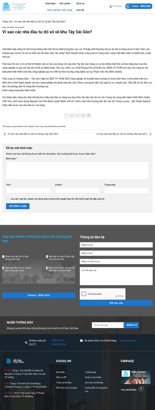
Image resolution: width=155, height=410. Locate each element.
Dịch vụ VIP (61, 377)
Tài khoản (117, 6)
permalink (61, 126)
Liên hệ (80, 10)
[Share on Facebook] (66, 115)
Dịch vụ (80, 3)
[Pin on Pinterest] (83, 115)
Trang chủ (7, 21)
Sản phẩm (65, 3)
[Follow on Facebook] (141, 388)
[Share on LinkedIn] (88, 115)
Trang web (109, 185)
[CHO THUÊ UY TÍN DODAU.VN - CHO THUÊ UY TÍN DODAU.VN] (21, 7)
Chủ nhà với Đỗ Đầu (94, 382)
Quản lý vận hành (93, 377)
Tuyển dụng (90, 372)
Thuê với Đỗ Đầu (64, 382)
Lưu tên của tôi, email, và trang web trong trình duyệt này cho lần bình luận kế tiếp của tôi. (58, 199)
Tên (9, 185)
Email (59, 185)
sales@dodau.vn (128, 340)
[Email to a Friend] (77, 115)
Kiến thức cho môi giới (66, 388)
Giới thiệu (50, 3)
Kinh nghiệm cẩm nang (59, 10)
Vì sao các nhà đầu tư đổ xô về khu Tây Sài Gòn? (32, 134)
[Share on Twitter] (72, 115)
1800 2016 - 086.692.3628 (59, 342)
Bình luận (12, 158)
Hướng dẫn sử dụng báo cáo (96, 389)
